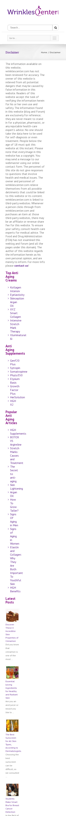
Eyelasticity (17, 295)
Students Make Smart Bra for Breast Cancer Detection (12, 805)
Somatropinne (18, 371)
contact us (21, 265)
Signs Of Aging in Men (14, 519)
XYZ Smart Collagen (15, 313)
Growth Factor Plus (14, 389)
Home (44, 52)
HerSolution (17, 397)
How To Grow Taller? (14, 505)
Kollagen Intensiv (15, 289)
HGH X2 (13, 402)
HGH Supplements (18, 431)
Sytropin (15, 368)
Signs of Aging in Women (14, 536)
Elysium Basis (15, 380)
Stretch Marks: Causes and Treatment (16, 455)
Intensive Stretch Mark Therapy (15, 326)
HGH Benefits (15, 589)
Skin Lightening (16, 486)
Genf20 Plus (14, 362)
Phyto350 (16, 375)
